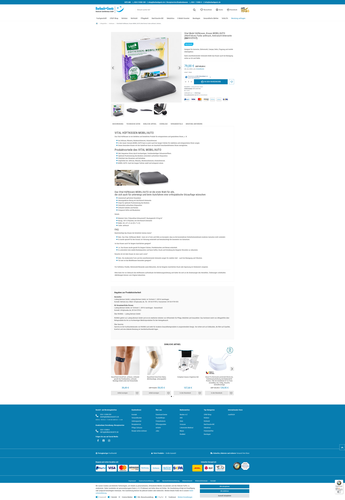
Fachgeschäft (101, 18)
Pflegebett (145, 18)
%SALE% (225, 18)
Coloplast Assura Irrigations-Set (188, 377)
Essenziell (102, 497)
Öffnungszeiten (161, 424)
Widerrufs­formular (201, 481)
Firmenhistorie (160, 421)
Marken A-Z (183, 414)
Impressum (132, 481)
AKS (181, 418)
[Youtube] (103, 440)
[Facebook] (98, 440)
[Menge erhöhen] (191, 81)
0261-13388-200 (105, 414)
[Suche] (194, 10)
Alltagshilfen (103, 23)
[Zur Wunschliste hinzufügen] (231, 81)
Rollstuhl (134, 18)
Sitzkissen (111, 23)
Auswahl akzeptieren (224, 496)
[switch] (339, 492)
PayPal (161, 497)
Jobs (157, 431)
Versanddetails (177, 124)
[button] (219, 10)
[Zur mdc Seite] (245, 469)
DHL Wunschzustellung (145, 497)
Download (164, 124)
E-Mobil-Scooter (183, 18)
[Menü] (342, 481)
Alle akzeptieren (225, 486)
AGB (158, 481)
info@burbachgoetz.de (212, 2)
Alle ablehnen (224, 491)
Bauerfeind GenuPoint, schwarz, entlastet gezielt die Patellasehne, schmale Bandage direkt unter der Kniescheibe (125, 379)
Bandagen (196, 18)
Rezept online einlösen (139, 431)
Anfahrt (158, 428)
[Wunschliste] (137, 393)
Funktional (172, 497)
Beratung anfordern (194, 124)
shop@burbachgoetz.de (157, 2)
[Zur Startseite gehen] (97, 23)
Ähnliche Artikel (150, 124)
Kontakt (134, 414)
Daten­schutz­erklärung (146, 481)
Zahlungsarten (136, 421)
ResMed (182, 434)
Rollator (125, 18)
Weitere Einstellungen (185, 497)
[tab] (118, 124)
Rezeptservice (136, 424)
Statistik (114, 497)
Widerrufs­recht (187, 481)
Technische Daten (133, 124)
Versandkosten (200, 69)
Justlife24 (231, 414)
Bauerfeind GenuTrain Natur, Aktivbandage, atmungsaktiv (156, 378)
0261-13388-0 (105, 430)
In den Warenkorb (212, 81)
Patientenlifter (208, 431)
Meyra (182, 431)
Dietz (181, 421)
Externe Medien (127, 497)
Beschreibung (117, 124)
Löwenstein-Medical (186, 428)
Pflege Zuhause (137, 428)
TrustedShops (160, 418)
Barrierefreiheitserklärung (171, 481)
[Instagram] (109, 440)
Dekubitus (170, 18)
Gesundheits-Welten (210, 18)
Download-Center (161, 414)
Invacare (183, 424)
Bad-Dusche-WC (158, 18)
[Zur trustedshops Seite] (237, 469)
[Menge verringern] (185, 81)
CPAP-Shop (114, 18)
